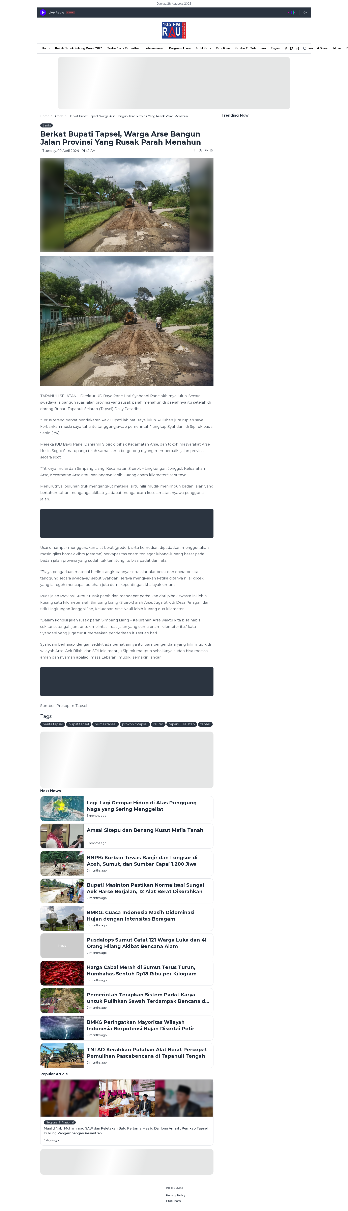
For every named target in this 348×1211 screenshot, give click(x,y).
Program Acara (180, 48)
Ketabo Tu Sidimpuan (250, 48)
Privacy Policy (175, 1195)
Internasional (154, 48)
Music (337, 48)
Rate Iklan (223, 48)
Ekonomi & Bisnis (316, 48)
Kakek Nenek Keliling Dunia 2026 (79, 48)
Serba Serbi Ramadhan (124, 48)
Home (46, 48)
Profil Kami (203, 48)
